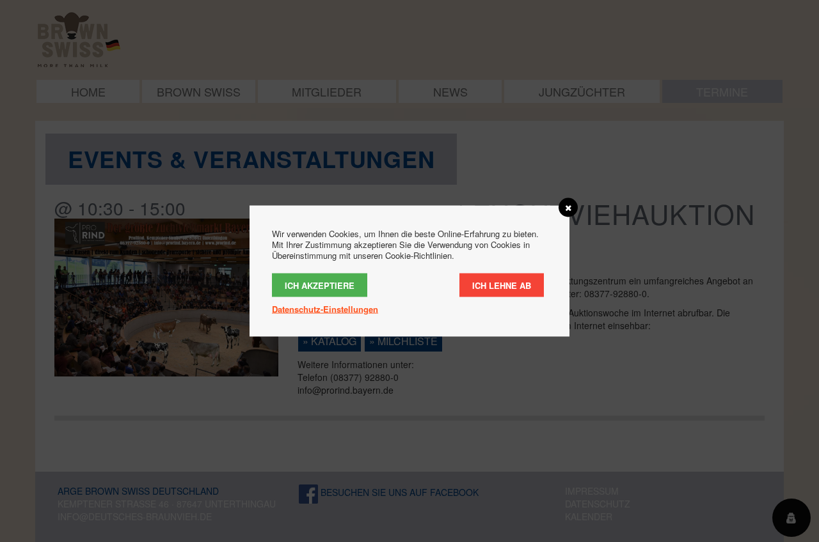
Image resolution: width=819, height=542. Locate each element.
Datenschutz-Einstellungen (325, 309)
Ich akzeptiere (319, 285)
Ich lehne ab (501, 285)
